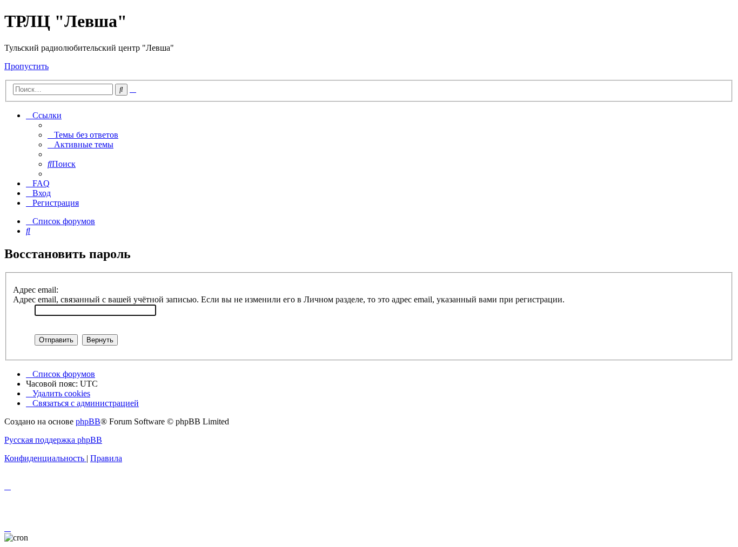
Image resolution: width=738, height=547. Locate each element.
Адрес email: (35, 289)
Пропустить (26, 66)
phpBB (88, 421)
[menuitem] (83, 134)
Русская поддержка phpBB (53, 439)
